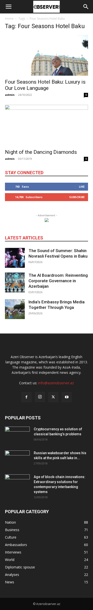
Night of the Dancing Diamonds (41, 152)
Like (82, 186)
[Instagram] (40, 397)
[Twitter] (53, 397)
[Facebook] (26, 397)
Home (9, 18)
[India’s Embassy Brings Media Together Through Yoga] (15, 309)
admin (10, 95)
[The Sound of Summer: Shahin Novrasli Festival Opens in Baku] (15, 258)
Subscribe (77, 197)
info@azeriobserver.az (56, 383)
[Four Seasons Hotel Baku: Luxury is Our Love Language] (46, 55)
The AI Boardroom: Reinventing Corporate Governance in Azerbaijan (58, 281)
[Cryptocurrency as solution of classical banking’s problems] (17, 435)
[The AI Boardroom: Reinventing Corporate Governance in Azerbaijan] (15, 282)
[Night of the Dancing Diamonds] (46, 125)
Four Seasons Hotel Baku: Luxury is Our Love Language (45, 85)
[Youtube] (67, 397)
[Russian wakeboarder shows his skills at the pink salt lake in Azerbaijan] (17, 459)
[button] (8, 6)
